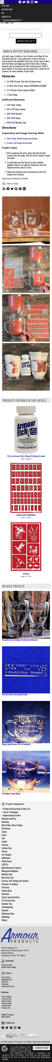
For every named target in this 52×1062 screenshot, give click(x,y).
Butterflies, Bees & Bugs (12, 825)
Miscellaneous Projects (11, 867)
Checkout (5, 984)
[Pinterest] (28, 2)
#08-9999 (11, 118)
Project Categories (3, 804)
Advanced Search (8, 986)
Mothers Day (7, 874)
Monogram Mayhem (10, 871)
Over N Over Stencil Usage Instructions (22, 138)
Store (3, 973)
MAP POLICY (6, 1017)
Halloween (6, 857)
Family (4, 841)
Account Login (7, 965)
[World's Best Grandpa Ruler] (26, 670)
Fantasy (5, 844)
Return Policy (6, 1001)
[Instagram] (32, 2)
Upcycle (5, 910)
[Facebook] (20, 2)
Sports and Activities (11, 897)
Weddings (6, 916)
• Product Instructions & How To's (16, 808)
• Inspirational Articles (11, 815)
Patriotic (5, 887)
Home (3, 29)
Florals (4, 851)
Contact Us (6, 1008)
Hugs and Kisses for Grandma (16, 744)
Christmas (6, 828)
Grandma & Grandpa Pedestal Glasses (20, 640)
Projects (10, 29)
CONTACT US (6, 16)
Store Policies (7, 996)
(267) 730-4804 (18, 955)
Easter (4, 831)
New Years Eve (8, 877)
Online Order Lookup (9, 967)
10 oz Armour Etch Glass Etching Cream (26, 456)
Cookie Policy (6, 1005)
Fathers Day (7, 848)
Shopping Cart (7, 979)
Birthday (5, 821)
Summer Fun (7, 903)
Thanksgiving (7, 907)
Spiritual (5, 894)
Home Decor (7, 861)
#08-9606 (11, 113)
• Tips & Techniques (10, 812)
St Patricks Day (8, 900)
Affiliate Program (8, 1015)
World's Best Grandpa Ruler (15, 694)
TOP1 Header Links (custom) (2, 2)
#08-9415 (11, 122)
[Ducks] (26, 547)
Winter (4, 920)
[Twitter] (24, 2)
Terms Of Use (6, 999)
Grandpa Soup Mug (11, 794)
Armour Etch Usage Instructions (19, 142)
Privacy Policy (7, 1003)
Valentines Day (8, 913)
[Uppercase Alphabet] (26, 488)
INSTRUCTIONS (7, 9)
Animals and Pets (9, 818)
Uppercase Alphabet (26, 515)
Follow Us (3, 1023)
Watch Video (12, 183)
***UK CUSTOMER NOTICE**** (12, 20)
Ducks (26, 574)
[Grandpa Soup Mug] (26, 772)
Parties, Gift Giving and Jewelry (15, 880)
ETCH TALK (5, 5)
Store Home (6, 977)
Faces (4, 835)
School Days (7, 890)
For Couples (6, 854)
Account (3, 961)
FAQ (3, 13)
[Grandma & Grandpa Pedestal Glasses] (26, 615)
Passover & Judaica (10, 884)
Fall (3, 838)
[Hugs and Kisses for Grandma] (26, 722)
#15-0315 (11, 109)
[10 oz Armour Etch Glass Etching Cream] (26, 429)
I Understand (41, 1048)
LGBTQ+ (5, 864)
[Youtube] (36, 2)
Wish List (5, 982)
